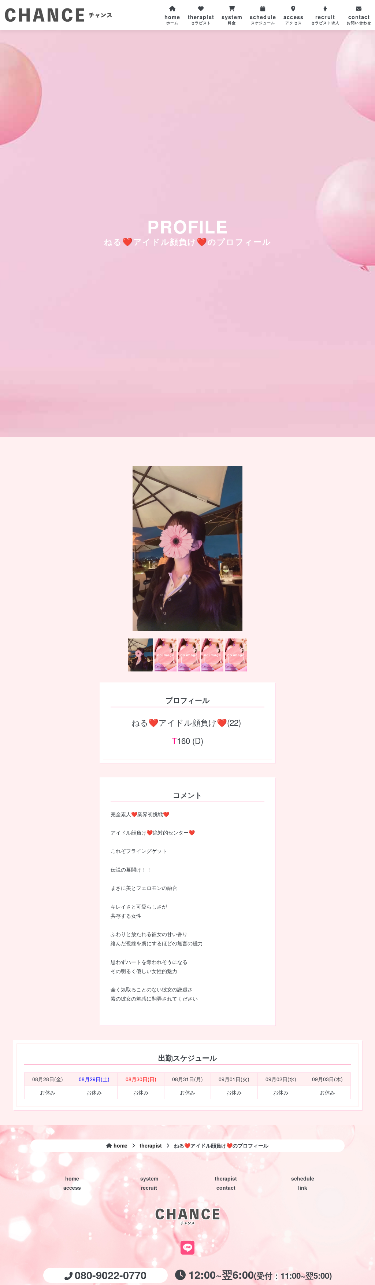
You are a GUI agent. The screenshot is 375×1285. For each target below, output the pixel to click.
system (149, 1178)
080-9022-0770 (110, 1274)
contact (225, 1187)
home (72, 1178)
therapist (226, 1178)
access (72, 1187)
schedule (302, 1178)
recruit (149, 1187)
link (302, 1187)
